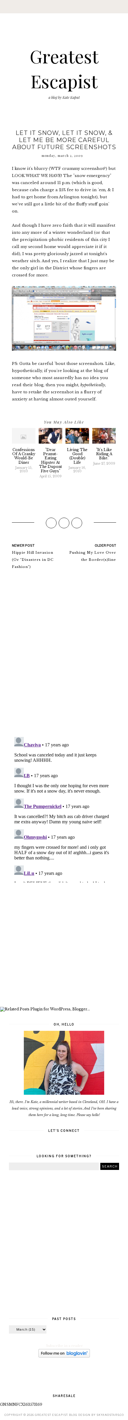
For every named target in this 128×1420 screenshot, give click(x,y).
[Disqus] (64, 656)
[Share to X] (64, 523)
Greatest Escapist (51, 1414)
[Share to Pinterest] (76, 523)
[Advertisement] (64, 945)
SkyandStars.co (110, 1414)
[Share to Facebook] (51, 523)
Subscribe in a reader (64, 1346)
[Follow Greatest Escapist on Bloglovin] (64, 1356)
